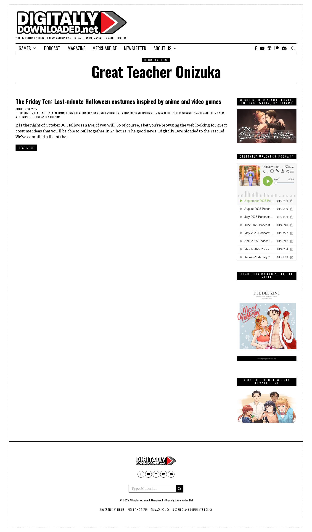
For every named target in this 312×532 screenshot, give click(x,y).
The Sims (55, 117)
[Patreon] (276, 48)
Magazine (76, 48)
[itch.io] (269, 48)
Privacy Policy (160, 509)
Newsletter (135, 48)
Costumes (25, 113)
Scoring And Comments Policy (192, 509)
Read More (26, 147)
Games (25, 48)
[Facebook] (255, 48)
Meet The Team (137, 509)
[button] (179, 488)
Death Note (41, 113)
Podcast (52, 48)
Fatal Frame (58, 113)
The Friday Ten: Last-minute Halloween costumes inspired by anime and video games (118, 101)
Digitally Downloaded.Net (179, 500)
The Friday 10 (39, 117)
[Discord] (284, 48)
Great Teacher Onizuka (82, 113)
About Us (162, 48)
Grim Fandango (108, 113)
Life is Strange (184, 113)
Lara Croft (165, 113)
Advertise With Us (112, 509)
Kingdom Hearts (145, 113)
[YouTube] (262, 48)
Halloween (126, 113)
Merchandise (105, 48)
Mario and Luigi (205, 113)
